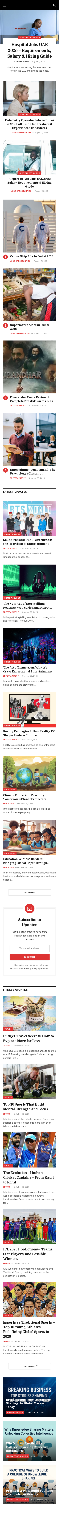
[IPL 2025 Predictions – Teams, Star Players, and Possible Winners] (29, 1226)
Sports (8, 1097)
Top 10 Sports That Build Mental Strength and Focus (25, 1106)
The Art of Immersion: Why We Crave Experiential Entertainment (27, 669)
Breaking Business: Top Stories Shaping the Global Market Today (28, 1403)
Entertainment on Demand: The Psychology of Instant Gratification (32, 473)
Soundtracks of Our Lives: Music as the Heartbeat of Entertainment (27, 541)
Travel (7, 1029)
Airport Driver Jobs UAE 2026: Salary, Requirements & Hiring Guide (29, 182)
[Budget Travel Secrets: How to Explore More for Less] (29, 1013)
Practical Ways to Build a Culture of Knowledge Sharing (29, 1492)
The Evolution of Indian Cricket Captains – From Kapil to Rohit (28, 1177)
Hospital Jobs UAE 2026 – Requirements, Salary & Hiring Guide (29, 50)
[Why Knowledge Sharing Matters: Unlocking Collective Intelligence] (29, 1441)
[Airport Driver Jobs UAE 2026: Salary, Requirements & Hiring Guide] (29, 157)
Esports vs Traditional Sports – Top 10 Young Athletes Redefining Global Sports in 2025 (29, 1329)
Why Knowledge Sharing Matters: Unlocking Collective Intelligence (27, 1447)
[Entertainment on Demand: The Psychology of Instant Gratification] (29, 439)
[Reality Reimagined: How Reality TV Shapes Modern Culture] (29, 709)
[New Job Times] (29, 5)
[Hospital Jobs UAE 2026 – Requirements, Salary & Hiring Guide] (29, 27)
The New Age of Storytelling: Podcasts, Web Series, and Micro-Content (26, 607)
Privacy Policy (30, 968)
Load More (28, 892)
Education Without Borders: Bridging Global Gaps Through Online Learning (25, 863)
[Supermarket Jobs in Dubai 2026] (29, 294)
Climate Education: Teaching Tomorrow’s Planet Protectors (24, 797)
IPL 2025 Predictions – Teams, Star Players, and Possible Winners (28, 1254)
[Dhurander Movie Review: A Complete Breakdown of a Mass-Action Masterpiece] (29, 366)
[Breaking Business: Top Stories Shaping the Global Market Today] (29, 1397)
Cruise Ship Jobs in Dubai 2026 (31, 256)
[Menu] (5, 5)
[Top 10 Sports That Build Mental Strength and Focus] (29, 1081)
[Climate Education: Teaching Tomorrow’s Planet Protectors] (29, 773)
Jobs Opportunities (29, 114)
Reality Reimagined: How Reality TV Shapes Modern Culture (29, 733)
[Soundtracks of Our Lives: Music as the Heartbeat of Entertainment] (29, 518)
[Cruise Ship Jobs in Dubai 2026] (29, 226)
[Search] (54, 5)
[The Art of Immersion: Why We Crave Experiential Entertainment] (29, 646)
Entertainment (12, 534)
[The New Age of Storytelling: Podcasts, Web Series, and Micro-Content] (29, 582)
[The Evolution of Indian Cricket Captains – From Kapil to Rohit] (29, 1149)
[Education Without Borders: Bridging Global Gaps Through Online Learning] (29, 837)
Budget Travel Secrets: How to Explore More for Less (28, 1038)
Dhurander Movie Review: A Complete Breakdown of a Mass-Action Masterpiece (32, 401)
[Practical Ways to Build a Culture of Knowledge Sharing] (29, 1484)
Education (9, 789)
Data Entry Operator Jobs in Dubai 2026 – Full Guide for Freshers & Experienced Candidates (29, 124)
